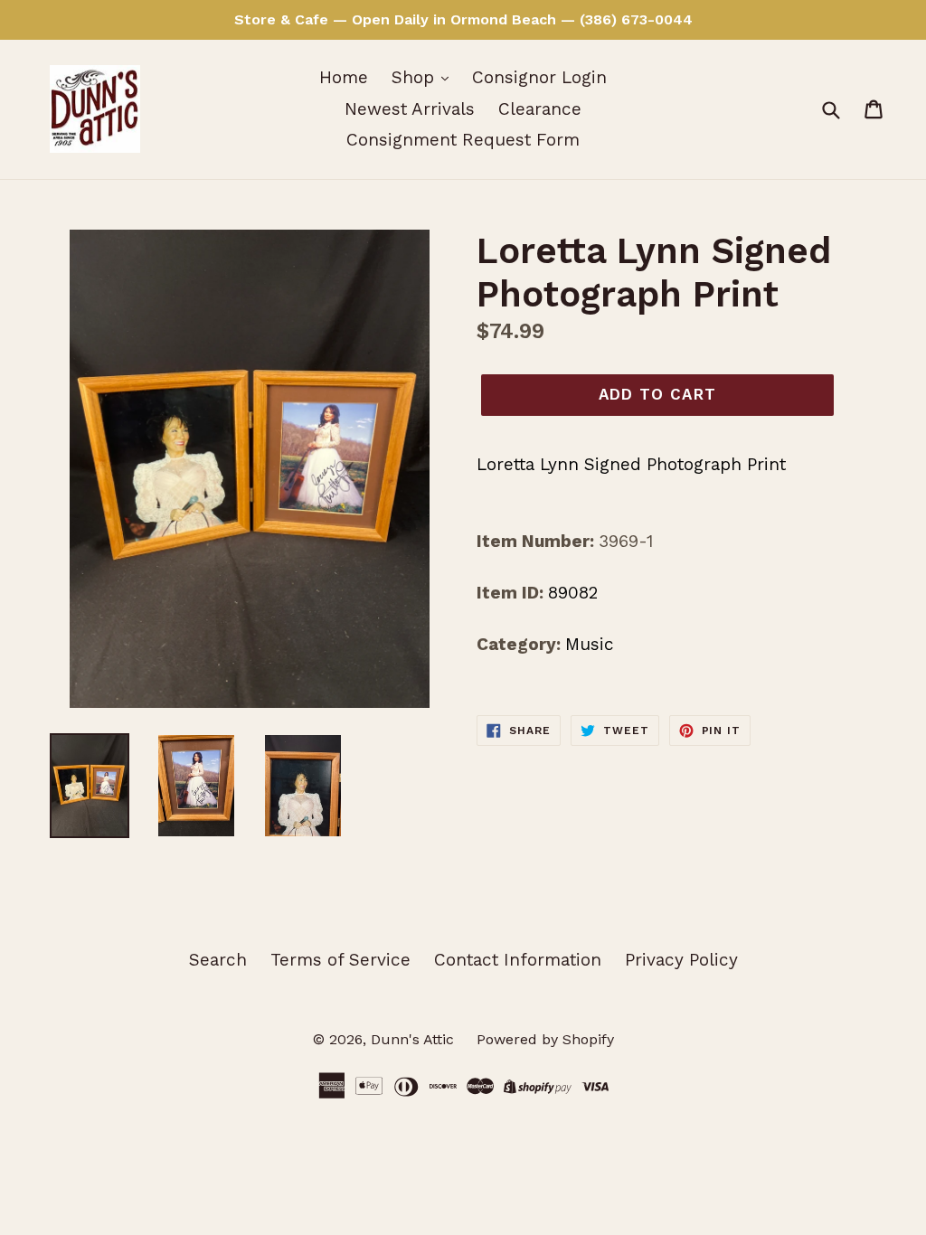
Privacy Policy (681, 959)
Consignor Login (539, 77)
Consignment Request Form (463, 139)
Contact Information (517, 959)
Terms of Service (340, 959)
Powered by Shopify (545, 1039)
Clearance (539, 109)
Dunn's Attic (414, 1039)
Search (218, 959)
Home (343, 77)
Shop (415, 77)
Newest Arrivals (410, 109)
